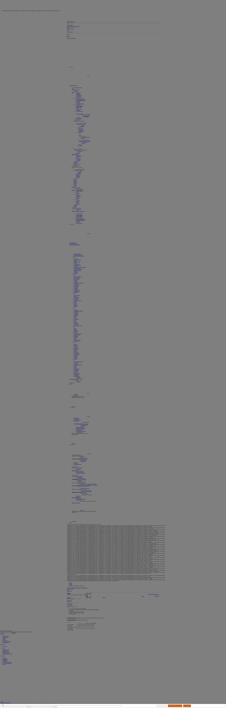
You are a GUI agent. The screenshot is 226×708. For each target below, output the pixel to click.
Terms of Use (55, 706)
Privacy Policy (28, 706)
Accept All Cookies (187, 705)
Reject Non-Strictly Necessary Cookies (175, 705)
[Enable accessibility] (2, 705)
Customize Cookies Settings (161, 705)
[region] (113, 706)
